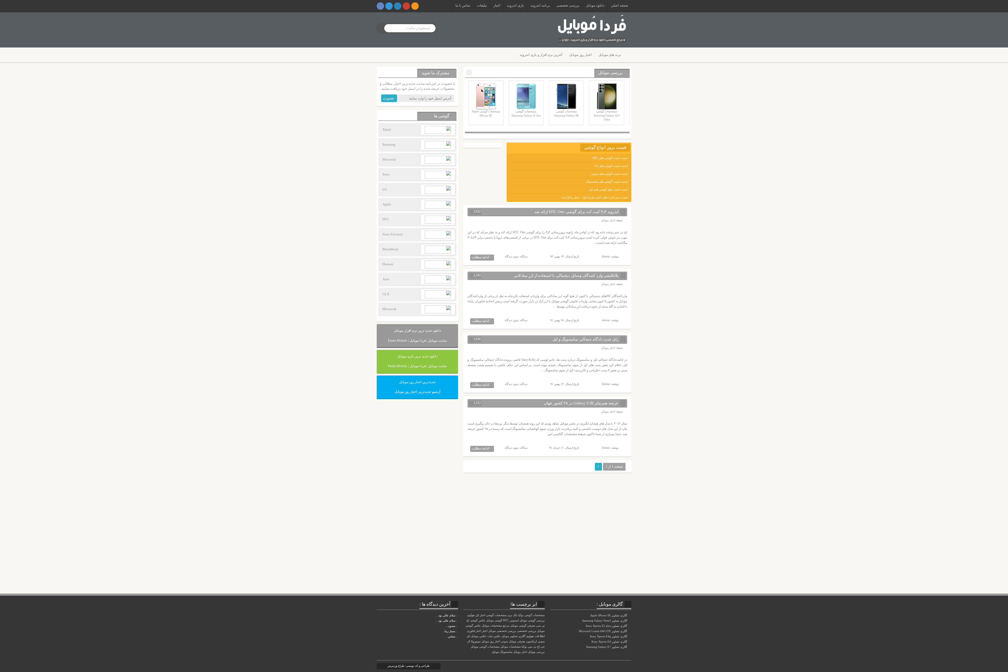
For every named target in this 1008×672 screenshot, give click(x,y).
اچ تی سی (534, 646)
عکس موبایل (478, 636)
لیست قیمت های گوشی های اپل (608, 189)
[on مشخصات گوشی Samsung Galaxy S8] (457, 620)
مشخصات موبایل (510, 646)
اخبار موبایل (608, 220)
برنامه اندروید (540, 5)
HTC (506, 620)
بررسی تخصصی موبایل (502, 630)
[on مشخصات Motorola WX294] (457, 625)
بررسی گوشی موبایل (532, 620)
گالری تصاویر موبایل (513, 636)
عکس (497, 636)
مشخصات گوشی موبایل (485, 646)
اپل (468, 636)
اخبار (497, 5)
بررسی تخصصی (567, 5)
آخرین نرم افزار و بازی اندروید (541, 55)
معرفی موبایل (517, 641)
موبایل (495, 651)
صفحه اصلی (619, 5)
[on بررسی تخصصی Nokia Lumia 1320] (457, 631)
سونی (504, 641)
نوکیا (524, 646)
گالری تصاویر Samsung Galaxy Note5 (605, 620)
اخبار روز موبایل (580, 55)
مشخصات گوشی (496, 615)
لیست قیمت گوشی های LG (610, 165)
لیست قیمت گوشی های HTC (609, 158)
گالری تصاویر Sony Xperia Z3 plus (607, 625)
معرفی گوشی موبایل (522, 625)
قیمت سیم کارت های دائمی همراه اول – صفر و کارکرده (594, 197)
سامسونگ (506, 651)
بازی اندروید (515, 5)
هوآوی (471, 615)
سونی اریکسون (535, 641)
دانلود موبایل (595, 5)
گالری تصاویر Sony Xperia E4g (609, 636)
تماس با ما (462, 5)
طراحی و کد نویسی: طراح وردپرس (408, 665)
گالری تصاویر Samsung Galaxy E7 (607, 646)
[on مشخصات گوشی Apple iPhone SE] (457, 636)
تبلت (490, 636)
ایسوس (514, 620)
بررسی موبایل (536, 651)
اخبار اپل (480, 615)
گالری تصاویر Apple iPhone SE (609, 615)
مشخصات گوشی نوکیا (531, 615)
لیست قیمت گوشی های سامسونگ (606, 181)
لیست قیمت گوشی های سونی (609, 173)
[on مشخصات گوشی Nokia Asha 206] (457, 615)
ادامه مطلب (480, 257)
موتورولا (476, 641)
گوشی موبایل (494, 620)
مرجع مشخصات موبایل (496, 625)
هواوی (530, 636)
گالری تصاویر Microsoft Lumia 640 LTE (603, 631)
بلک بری (512, 615)
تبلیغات (482, 5)
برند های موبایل (609, 55)
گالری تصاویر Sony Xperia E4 (609, 641)
